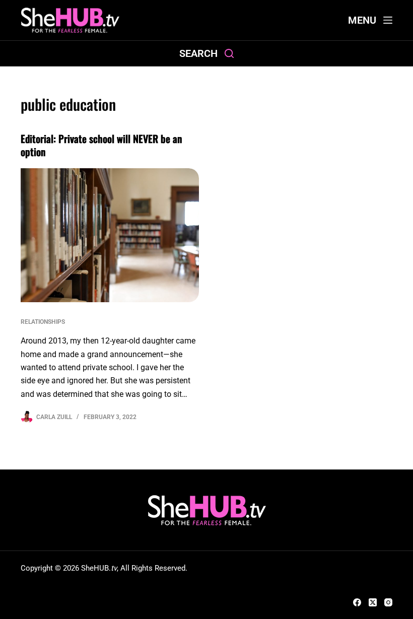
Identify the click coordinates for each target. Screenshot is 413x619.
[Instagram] (388, 602)
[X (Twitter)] (373, 602)
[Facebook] (357, 602)
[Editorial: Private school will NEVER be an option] (110, 235)
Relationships (43, 321)
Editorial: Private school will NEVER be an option (101, 145)
